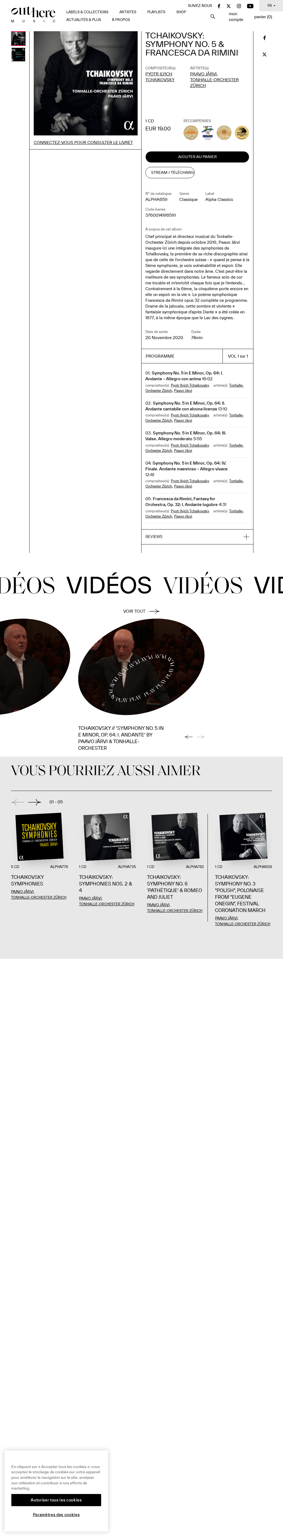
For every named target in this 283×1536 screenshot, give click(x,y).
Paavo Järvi (203, 74)
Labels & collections (87, 12)
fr (270, 6)
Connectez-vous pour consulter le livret (83, 142)
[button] (197, 537)
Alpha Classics (219, 199)
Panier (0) (263, 16)
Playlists (156, 12)
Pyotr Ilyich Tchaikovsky (190, 385)
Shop (181, 12)
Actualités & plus (83, 20)
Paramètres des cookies (56, 1515)
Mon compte (236, 16)
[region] (56, 1491)
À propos (121, 20)
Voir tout (134, 611)
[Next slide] (34, 802)
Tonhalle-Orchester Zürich (38, 897)
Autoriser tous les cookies (56, 1500)
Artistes (127, 12)
